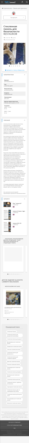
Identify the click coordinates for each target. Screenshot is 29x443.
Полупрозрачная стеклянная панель (13, 368)
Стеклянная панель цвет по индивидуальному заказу (13, 390)
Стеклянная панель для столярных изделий (12, 357)
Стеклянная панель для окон (13, 379)
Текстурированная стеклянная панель (14, 399)
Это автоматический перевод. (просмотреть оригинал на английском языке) (14, 192)
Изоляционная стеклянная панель (13, 375)
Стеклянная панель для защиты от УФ (14, 395)
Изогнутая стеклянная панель (14, 403)
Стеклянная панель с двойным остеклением (14, 383)
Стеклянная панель (11, 331)
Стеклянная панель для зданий (14, 339)
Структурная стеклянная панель (14, 387)
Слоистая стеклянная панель (13, 349)
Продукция (13, 17)
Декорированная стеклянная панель (13, 342)
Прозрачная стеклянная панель (14, 346)
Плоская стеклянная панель (13, 364)
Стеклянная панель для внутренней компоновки (12, 335)
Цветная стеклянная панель (13, 361)
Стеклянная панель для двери (14, 372)
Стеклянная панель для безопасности (12, 353)
